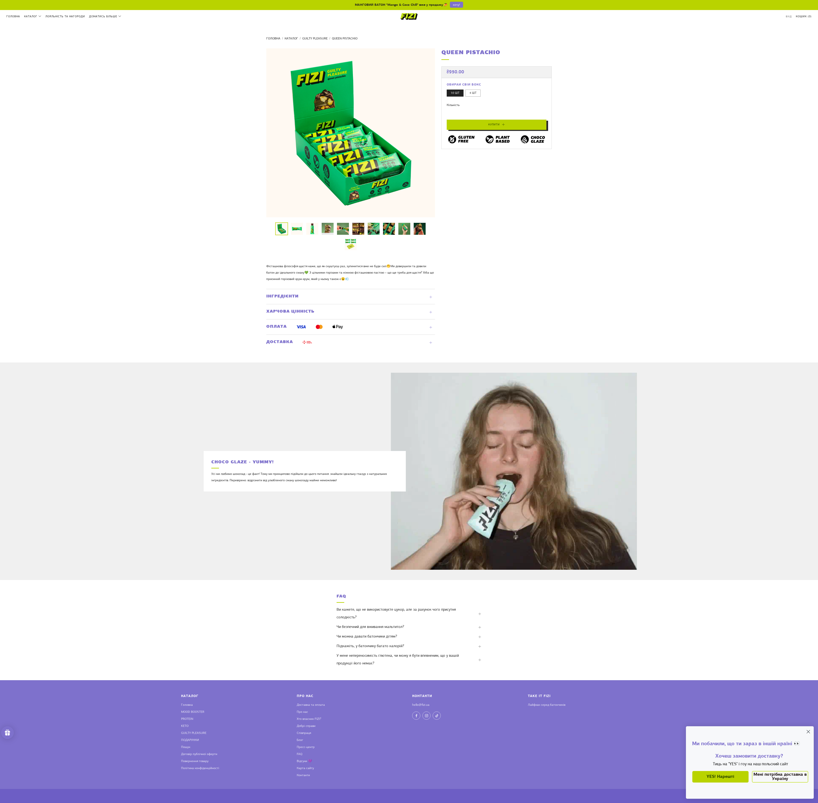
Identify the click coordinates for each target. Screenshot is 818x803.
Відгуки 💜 (304, 761)
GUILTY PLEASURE (315, 38)
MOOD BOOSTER (192, 712)
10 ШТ (455, 93)
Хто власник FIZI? (309, 719)
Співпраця (304, 733)
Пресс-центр (306, 747)
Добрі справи (306, 726)
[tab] (281, 228)
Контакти (303, 775)
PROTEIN (187, 719)
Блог (300, 740)
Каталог (30, 16)
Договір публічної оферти (199, 754)
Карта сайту (305, 768)
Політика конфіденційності (200, 768)
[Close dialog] (808, 731)
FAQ (299, 754)
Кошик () (804, 16)
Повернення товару (195, 761)
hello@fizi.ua (420, 705)
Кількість (453, 105)
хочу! (456, 5)
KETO (185, 726)
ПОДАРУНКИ (190, 740)
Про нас (302, 712)
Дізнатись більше (103, 16)
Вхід (789, 17)
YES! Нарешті (720, 777)
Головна (13, 16)
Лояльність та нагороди (65, 16)
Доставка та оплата (311, 705)
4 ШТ (473, 93)
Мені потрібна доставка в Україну (780, 777)
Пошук (185, 747)
